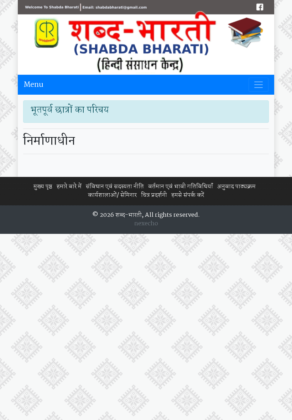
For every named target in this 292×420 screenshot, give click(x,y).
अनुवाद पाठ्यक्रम (236, 186)
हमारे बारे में (69, 186)
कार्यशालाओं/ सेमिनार (112, 195)
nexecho (146, 224)
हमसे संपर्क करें (187, 195)
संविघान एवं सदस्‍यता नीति (115, 186)
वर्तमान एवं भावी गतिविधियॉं (180, 186)
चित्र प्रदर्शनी (154, 195)
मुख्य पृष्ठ (42, 186)
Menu (33, 85)
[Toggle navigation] (258, 85)
